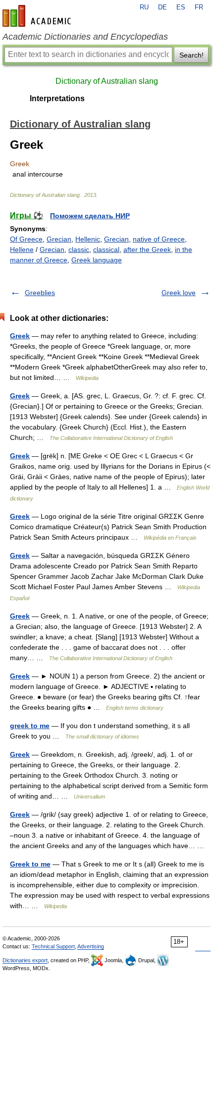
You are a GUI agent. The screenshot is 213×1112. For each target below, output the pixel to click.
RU (144, 7)
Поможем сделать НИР (90, 216)
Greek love (178, 293)
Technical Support (53, 946)
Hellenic (87, 239)
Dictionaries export (25, 960)
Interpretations (57, 98)
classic (78, 249)
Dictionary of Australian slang (106, 81)
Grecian (59, 239)
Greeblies (40, 293)
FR (199, 7)
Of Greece (26, 239)
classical (106, 249)
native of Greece (159, 239)
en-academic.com (38, 16)
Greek (20, 336)
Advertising (90, 946)
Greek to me (30, 864)
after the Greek (147, 249)
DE (162, 7)
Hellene (22, 249)
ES (180, 7)
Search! (191, 55)
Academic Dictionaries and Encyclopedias (85, 37)
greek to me (30, 726)
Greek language (96, 260)
